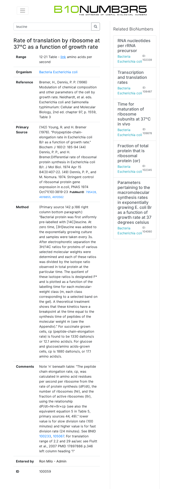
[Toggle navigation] (22, 10)
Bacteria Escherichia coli (58, 72)
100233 (45, 436)
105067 (58, 436)
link (63, 57)
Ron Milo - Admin (52, 461)
